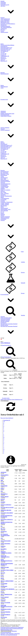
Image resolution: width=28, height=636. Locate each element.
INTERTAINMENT (5, 614)
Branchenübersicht (5, 73)
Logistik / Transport (5, 203)
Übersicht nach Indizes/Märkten (7, 45)
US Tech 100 (3, 53)
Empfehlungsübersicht (5, 26)
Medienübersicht (4, 86)
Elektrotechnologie (5, 180)
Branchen (3, 72)
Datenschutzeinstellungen (6, 631)
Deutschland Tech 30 (5, 50)
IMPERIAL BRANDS (6, 510)
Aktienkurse (3, 111)
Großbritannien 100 (5, 56)
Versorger (3, 220)
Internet (2, 197)
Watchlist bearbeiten (5, 321)
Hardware (3, 191)
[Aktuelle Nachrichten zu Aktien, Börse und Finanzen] (6, 345)
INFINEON (3, 472)
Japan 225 (3, 59)
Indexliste (3, 143)
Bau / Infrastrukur (4, 172)
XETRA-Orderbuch (5, 127)
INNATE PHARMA (5, 612)
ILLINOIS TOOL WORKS (7, 570)
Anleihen (23, 262)
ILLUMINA (4, 549)
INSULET (3, 599)
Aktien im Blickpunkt (5, 18)
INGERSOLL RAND (6, 609)
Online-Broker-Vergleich (6, 116)
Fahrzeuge (3, 182)
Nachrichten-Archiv (8, 629)
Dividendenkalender (5, 114)
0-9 (4, 421)
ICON (2, 575)
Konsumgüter (3, 199)
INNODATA (4, 531)
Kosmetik (3, 200)
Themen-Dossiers (4, 32)
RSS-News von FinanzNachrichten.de (9, 634)
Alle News (3, 6)
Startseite (2, 1)
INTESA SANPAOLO (6, 504)
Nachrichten (3, 2)
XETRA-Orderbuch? (5, 130)
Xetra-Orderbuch (11, 627)
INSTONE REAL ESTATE (7, 507)
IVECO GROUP (5, 597)
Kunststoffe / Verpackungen (7, 202)
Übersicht (3, 128)
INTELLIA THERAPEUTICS (5, 556)
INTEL (2, 477)
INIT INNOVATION (5, 540)
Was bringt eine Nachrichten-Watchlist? (9, 323)
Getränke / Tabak (4, 187)
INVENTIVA (4, 617)
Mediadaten (14, 631)
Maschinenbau (4, 205)
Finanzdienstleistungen (5, 183)
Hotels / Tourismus (5, 193)
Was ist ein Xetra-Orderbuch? (7, 418)
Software (2, 215)
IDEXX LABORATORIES (7, 581)
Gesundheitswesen (5, 186)
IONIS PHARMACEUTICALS (6, 560)
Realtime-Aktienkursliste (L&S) (7, 113)
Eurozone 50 (3, 54)
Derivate (23, 272)
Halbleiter (3, 188)
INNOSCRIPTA (4, 475)
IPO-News (3, 29)
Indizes (2, 43)
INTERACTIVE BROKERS (7, 589)
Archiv (2, 87)
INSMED (3, 502)
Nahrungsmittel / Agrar (5, 209)
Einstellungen (3, 322)
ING (2, 491)
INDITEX (3, 546)
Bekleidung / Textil (5, 174)
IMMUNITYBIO (5, 567)
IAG (2, 538)
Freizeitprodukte (4, 185)
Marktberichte (4, 25)
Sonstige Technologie (5, 216)
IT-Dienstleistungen (5, 198)
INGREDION (4, 586)
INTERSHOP (4, 583)
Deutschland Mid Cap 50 (6, 48)
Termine (2, 31)
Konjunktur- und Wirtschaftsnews (8, 23)
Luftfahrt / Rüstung (5, 204)
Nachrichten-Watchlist (5, 319)
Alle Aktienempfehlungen (6, 27)
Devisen (22, 293)
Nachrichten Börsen (5, 628)
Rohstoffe (3, 214)
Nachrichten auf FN (5, 4)
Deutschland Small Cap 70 (6, 47)
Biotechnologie (4, 175)
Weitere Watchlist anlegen (6, 317)
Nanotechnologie (4, 208)
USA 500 (3, 52)
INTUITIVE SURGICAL (7, 519)
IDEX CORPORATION (6, 594)
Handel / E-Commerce (5, 189)
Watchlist (23, 315)
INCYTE (3, 572)
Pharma (2, 213)
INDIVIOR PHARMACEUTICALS (6, 606)
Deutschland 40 (4, 46)
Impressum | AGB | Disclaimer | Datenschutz (10, 633)
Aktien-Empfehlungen (14, 628)
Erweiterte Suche (4, 99)
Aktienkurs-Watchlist (5, 320)
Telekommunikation (5, 217)
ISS (1, 526)
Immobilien (3, 194)
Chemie (2, 176)
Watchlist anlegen (4, 325)
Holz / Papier (3, 192)
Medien (2, 85)
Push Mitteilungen (4, 400)
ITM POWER (4, 485)
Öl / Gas (2, 211)
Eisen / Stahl (3, 179)
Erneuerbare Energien (5, 181)
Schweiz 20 (3, 57)
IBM (2, 480)
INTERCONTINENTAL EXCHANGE (7, 516)
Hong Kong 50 (4, 61)
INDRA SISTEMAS (5, 543)
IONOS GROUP (4, 496)
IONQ (2, 483)
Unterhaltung (3, 219)
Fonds (22, 251)
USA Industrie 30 (4, 51)
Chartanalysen (4, 28)
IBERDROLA (4, 494)
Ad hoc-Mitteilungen (5, 20)
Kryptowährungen (4, 294)
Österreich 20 (3, 58)
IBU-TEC (3, 528)
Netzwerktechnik (4, 210)
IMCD (2, 578)
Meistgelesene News (5, 22)
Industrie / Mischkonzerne (6, 196)
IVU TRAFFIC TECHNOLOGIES (5, 535)
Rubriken (3, 17)
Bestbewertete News (5, 21)
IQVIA (2, 591)
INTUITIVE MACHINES (7, 512)
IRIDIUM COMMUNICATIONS (6, 552)
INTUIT (3, 499)
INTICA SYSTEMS (5, 602)
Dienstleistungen (4, 177)
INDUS (2, 488)
